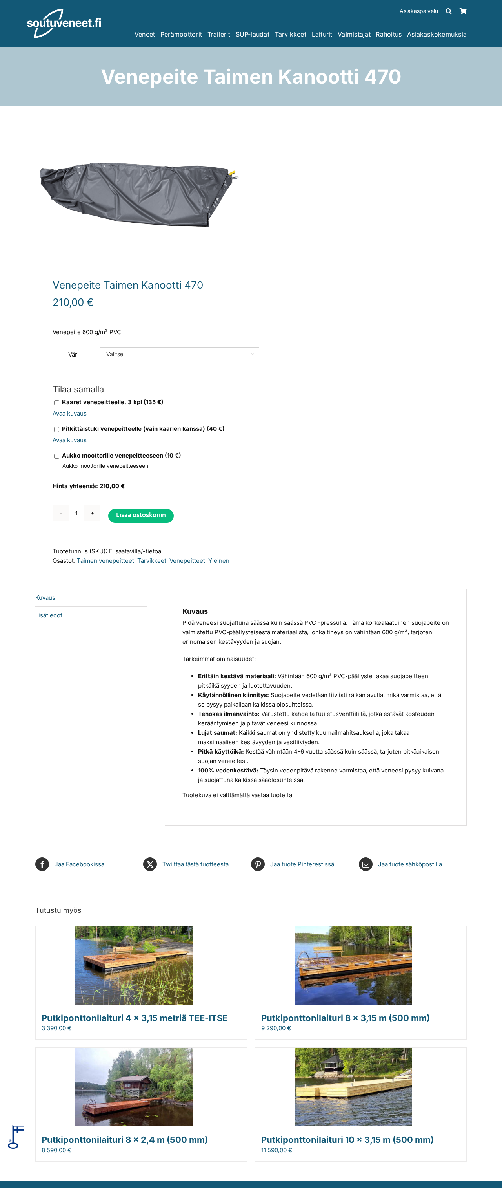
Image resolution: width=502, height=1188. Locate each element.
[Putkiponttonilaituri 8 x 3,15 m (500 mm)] (353, 930)
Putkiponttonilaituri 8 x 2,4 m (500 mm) (125, 1140)
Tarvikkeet (151, 560)
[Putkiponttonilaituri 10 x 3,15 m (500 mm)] (353, 1052)
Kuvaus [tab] (45, 597)
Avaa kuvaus (70, 413)
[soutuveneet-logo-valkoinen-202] (64, 11)
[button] (449, 11)
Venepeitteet (187, 560)
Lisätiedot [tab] (48, 615)
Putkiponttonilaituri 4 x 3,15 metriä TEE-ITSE (134, 1018)
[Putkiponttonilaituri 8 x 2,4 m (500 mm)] (134, 1052)
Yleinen (218, 560)
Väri (73, 354)
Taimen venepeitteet (105, 560)
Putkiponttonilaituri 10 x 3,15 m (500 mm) (347, 1140)
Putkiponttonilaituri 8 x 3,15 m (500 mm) (345, 1018)
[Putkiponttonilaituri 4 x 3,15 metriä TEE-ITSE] (134, 930)
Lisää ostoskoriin (141, 516)
